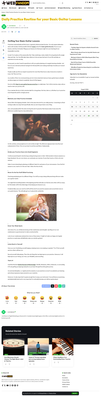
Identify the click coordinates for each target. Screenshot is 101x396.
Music (3, 15)
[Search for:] (82, 39)
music (34, 46)
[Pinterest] (94, 2)
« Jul (71, 124)
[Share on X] (12, 31)
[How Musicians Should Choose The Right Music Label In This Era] (13, 346)
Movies (44, 352)
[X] (88, 2)
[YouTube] (90, 2)
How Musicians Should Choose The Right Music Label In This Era (13, 359)
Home (3, 12)
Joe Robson (12, 25)
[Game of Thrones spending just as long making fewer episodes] (38, 346)
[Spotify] (96, 2)
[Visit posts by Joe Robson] (4, 312)
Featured (56, 354)
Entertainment (33, 352)
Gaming (40, 352)
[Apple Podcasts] (98, 2)
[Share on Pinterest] (56, 286)
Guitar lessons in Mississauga (27, 264)
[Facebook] (86, 2)
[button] (75, 393)
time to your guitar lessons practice (26, 84)
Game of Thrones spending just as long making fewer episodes (37, 359)
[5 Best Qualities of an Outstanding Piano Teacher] (62, 346)
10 (72, 107)
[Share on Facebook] (8, 31)
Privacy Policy (43, 393)
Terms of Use (52, 393)
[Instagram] (92, 2)
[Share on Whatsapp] (60, 286)
